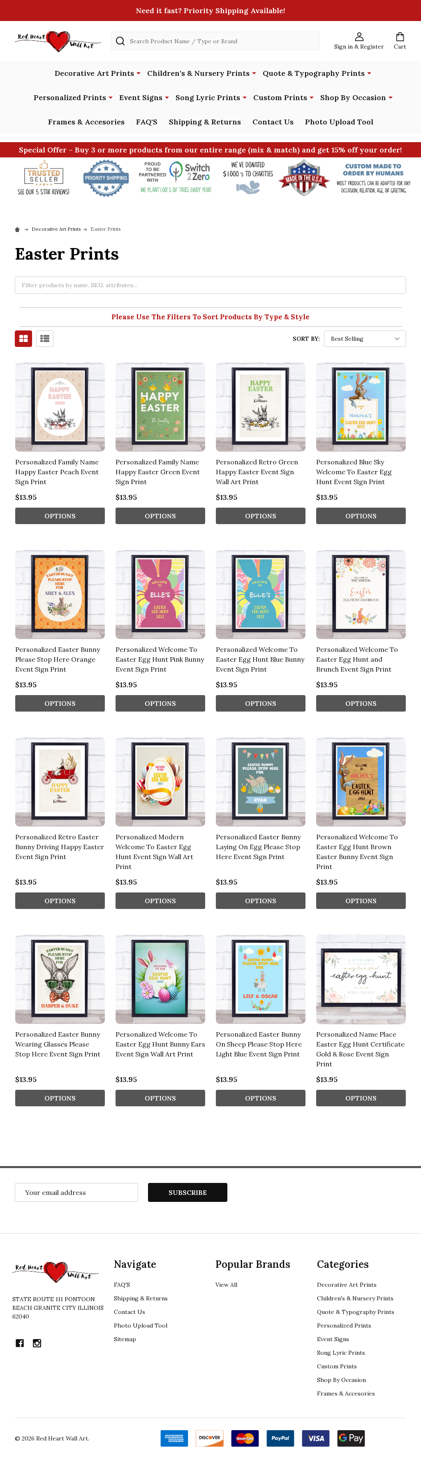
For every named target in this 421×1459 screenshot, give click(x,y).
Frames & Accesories (86, 121)
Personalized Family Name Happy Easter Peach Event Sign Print (57, 472)
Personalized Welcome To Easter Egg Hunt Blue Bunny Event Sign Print (260, 659)
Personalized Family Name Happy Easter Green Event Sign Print (158, 472)
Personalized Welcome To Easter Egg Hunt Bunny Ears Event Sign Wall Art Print (160, 1044)
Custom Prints (280, 97)
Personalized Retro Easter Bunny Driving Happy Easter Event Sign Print (59, 847)
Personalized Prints (70, 97)
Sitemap (125, 1339)
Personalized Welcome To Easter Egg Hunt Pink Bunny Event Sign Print (160, 659)
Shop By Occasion (353, 97)
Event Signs (140, 97)
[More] (138, 72)
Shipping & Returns (205, 121)
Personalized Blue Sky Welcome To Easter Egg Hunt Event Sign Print (354, 472)
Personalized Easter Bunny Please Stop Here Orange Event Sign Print (57, 659)
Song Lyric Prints (208, 97)
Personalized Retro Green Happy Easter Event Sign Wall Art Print (257, 472)
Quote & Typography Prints (314, 73)
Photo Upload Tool (339, 121)
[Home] (18, 229)
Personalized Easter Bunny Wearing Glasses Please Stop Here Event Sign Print (57, 1044)
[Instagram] (37, 1343)
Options (60, 516)
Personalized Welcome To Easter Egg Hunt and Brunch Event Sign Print (357, 659)
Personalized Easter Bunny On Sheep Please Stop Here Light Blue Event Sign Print (259, 1044)
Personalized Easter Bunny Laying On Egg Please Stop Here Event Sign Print (258, 847)
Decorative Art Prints (94, 73)
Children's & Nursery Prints (198, 73)
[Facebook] (19, 1343)
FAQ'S (146, 121)
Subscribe (188, 1192)
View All (226, 1284)
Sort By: (306, 338)
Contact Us (273, 121)
